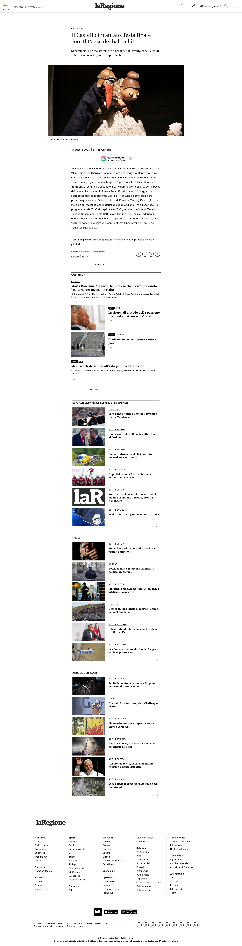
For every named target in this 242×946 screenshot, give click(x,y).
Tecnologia (142, 859)
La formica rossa (111, 889)
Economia (108, 870)
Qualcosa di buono (179, 849)
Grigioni (39, 860)
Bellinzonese (41, 845)
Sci (70, 852)
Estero (39, 877)
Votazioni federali (44, 870)
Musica (106, 856)
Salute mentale (143, 886)
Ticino (38, 841)
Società (106, 852)
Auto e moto (142, 874)
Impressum (63, 923)
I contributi (108, 892)
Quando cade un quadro (148, 882)
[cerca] (182, 6)
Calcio (72, 845)
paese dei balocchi (79, 256)
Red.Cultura (103, 149)
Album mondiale (77, 879)
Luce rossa (74, 875)
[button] (139, 924)
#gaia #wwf (176, 859)
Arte (71, 890)
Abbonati (204, 6)
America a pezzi (43, 889)
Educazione (176, 845)
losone (102, 252)
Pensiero (107, 845)
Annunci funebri (101, 923)
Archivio (174, 881)
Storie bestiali (143, 863)
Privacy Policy (41, 926)
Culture (73, 886)
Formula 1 (73, 860)
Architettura (142, 870)
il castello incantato (80, 252)
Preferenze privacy (77, 926)
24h (172, 877)
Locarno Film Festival (113, 860)
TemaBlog (176, 855)
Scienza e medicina (180, 841)
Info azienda (176, 889)
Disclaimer (51, 923)
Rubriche (141, 848)
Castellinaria (109, 864)
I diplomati (141, 878)
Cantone (40, 837)
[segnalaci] (193, 6)
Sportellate (74, 871)
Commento (108, 881)
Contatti (73, 923)
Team (173, 892)
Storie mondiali (76, 868)
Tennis (72, 856)
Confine (39, 881)
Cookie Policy (58, 926)
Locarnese (40, 849)
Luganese (40, 852)
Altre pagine (177, 873)
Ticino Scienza (177, 837)
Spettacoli (108, 837)
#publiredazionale (179, 863)
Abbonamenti (39, 923)
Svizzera (40, 867)
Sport (72, 837)
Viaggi (139, 855)
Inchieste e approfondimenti (144, 852)
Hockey (73, 841)
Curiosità (140, 867)
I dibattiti (140, 841)
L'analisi (106, 885)
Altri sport (73, 864)
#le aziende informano (181, 867)
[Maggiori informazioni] (130, 159)
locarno (94, 252)
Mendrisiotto (41, 856)
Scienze (107, 849)
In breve (174, 885)
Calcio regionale (77, 849)
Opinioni (107, 877)
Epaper (216, 6)
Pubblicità (88, 923)
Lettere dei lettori (144, 837)
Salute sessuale (144, 890)
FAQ (80, 923)
